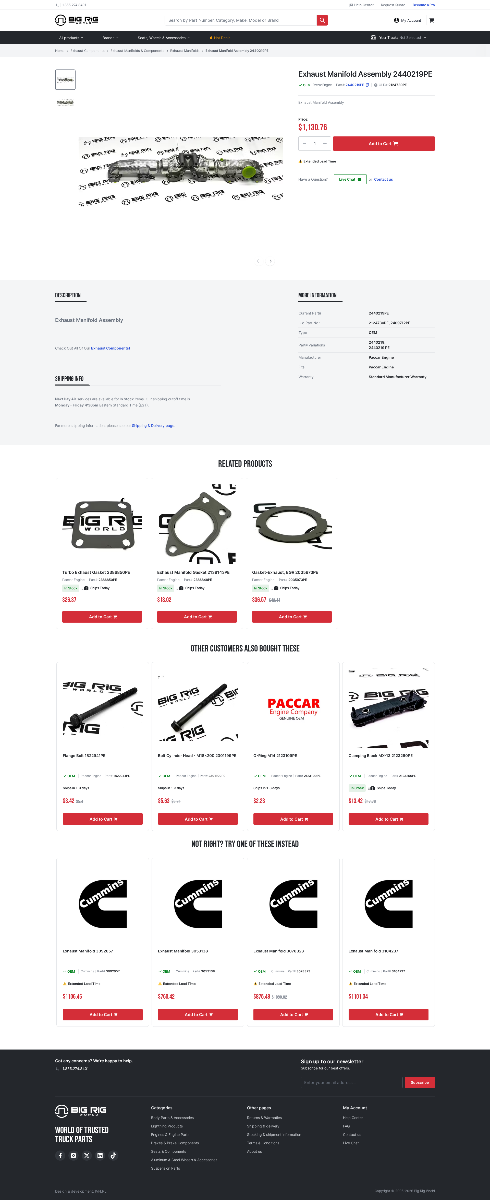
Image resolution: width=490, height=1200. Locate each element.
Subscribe (420, 1082)
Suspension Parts (165, 1168)
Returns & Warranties (264, 1117)
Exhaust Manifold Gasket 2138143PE (193, 572)
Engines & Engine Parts (170, 1134)
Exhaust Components (87, 51)
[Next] (270, 261)
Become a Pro (424, 5)
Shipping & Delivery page (153, 425)
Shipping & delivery (263, 1126)
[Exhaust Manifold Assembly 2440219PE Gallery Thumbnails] (65, 90)
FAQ (346, 1126)
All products (69, 38)
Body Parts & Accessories (172, 1117)
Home (60, 51)
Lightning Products (167, 1126)
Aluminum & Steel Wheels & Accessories (184, 1160)
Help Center (363, 5)
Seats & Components (168, 1151)
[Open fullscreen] (181, 171)
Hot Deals (222, 38)
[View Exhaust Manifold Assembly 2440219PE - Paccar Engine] (65, 79)
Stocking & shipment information (274, 1134)
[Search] (322, 20)
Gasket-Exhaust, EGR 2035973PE (285, 572)
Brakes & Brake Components (175, 1143)
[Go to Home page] (76, 20)
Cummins (87, 971)
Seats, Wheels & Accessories (162, 38)
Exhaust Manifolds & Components (137, 51)
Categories (162, 1107)
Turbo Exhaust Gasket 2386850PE (96, 572)
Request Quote (393, 5)
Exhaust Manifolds (185, 51)
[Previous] (258, 261)
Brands (108, 38)
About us (254, 1151)
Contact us (383, 179)
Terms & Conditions (263, 1143)
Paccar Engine (322, 85)
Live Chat (347, 179)
